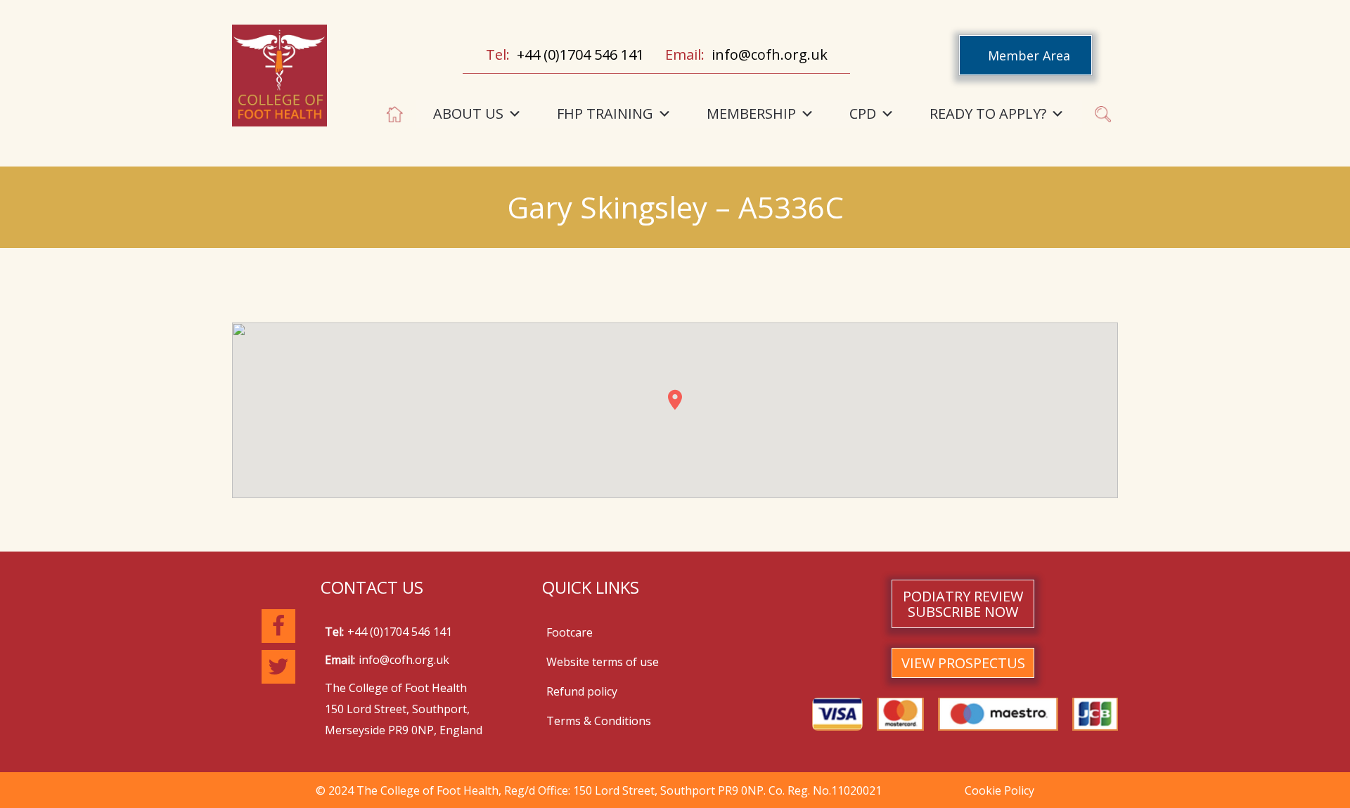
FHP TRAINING (605, 113)
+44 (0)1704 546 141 (580, 54)
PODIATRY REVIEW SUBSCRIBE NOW (963, 604)
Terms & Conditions (598, 721)
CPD (862, 113)
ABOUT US (468, 113)
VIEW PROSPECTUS (963, 662)
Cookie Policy (999, 790)
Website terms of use (602, 662)
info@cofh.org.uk (770, 54)
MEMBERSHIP (751, 113)
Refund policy (581, 691)
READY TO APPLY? (988, 113)
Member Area (1029, 55)
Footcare (569, 632)
